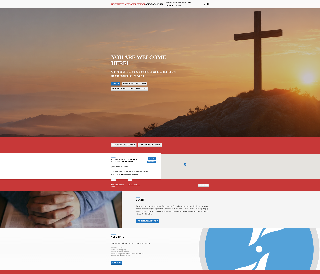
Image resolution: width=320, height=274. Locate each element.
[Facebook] (208, 4)
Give (179, 3)
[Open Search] (204, 4)
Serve (184, 3)
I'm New (115, 83)
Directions (152, 161)
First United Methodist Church (137, 4)
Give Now (116, 262)
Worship (169, 3)
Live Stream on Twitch (150, 145)
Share (189, 3)
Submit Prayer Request (147, 221)
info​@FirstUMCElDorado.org (129, 174)
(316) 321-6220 (115, 174)
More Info (152, 158)
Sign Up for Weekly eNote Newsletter (129, 89)
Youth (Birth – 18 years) (173, 5)
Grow (175, 3)
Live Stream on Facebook (123, 145)
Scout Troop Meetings (117, 184)
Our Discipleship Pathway (134, 83)
